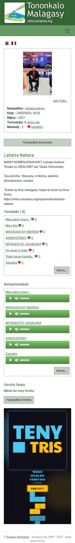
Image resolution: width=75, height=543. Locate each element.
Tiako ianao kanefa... (20, 256)
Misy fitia (12, 225)
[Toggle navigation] (67, 31)
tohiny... (62, 270)
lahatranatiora (35, 108)
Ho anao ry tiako (17, 250)
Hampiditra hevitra (18, 399)
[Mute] (17, 298)
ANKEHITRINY (16, 238)
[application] (37, 298)
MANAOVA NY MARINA (22, 231)
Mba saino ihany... (18, 219)
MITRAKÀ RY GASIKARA (23, 244)
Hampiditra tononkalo (37, 142)
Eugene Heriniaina (18, 536)
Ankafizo (37, 127)
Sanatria (11, 262)
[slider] (25, 297)
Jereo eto (33, 122)
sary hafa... (60, 100)
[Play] (10, 298)
